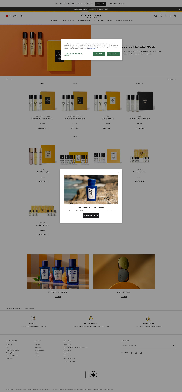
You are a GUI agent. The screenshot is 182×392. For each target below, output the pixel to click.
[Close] (119, 172)
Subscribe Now (91, 215)
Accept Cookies (113, 53)
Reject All (99, 53)
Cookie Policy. (91, 48)
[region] (91, 49)
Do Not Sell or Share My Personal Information (73, 54)
